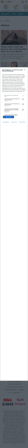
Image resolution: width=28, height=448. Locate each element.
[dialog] (14, 224)
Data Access (14, 122)
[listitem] (14, 96)
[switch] (22, 99)
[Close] (25, 70)
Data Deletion (6, 122)
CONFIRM (8, 116)
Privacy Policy (22, 122)
